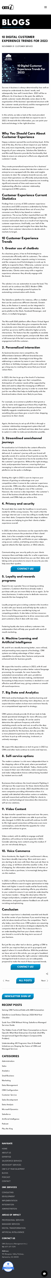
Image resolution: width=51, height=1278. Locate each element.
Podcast (5, 1124)
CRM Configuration (10, 1090)
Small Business (8, 1076)
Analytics (6, 1071)
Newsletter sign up (18, 996)
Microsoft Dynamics (10, 1109)
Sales (4, 1066)
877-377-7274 (10, 1247)
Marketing (6, 1081)
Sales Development (10, 1100)
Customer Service (9, 1095)
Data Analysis (7, 1105)
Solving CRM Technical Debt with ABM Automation (23, 1010)
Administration (8, 1061)
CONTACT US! (25, 569)
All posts (25, 980)
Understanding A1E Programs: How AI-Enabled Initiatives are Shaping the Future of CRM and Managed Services (21, 1046)
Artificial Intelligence (10, 1119)
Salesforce (6, 1114)
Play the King (7, 1129)
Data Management (10, 1085)
